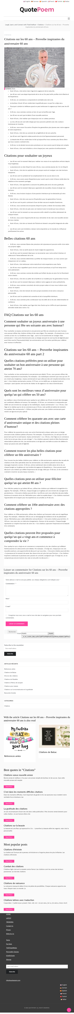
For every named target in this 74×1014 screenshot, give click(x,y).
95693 (19, 633)
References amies (9, 669)
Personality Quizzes (12, 952)
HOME (8, 914)
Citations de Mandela (11, 679)
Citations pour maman (11, 686)
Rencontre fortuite (10, 693)
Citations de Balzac (10, 672)
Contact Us (9, 926)
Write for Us (10, 934)
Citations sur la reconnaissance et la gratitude (18, 689)
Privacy (8, 930)
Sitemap (8, 959)
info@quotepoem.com (13, 980)
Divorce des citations (11, 676)
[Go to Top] (69, 1010)
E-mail (8, 606)
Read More (9, 786)
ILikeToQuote (10, 955)
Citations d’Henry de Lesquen (13, 682)
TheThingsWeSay (11, 948)
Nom (8, 598)
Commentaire (10, 583)
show (13, 89)
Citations (7, 35)
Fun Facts (9, 944)
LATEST (8, 918)
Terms (8, 940)
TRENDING (9, 922)
